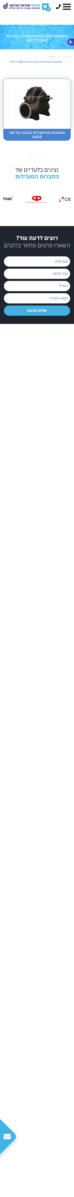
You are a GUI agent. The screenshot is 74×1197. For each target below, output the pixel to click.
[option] (46, 199)
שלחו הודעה (37, 310)
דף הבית (67, 56)
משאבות (51, 56)
